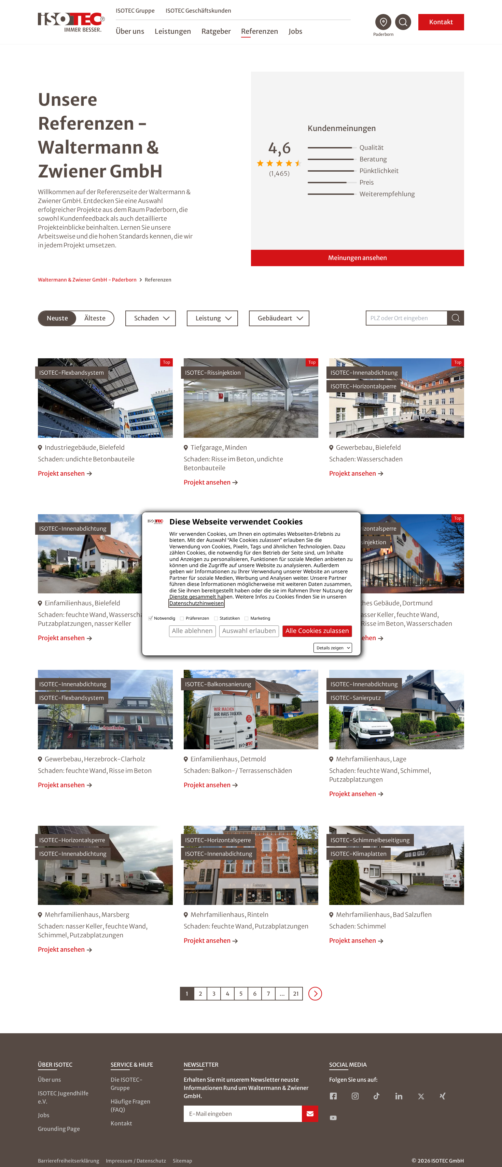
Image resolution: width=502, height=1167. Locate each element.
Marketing (260, 618)
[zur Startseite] (71, 22)
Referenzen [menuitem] (259, 31)
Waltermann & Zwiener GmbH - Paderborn (87, 280)
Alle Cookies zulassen (317, 630)
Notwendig (164, 618)
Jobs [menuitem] (296, 31)
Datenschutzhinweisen (196, 603)
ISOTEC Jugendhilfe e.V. (63, 1097)
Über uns (49, 1079)
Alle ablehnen (192, 630)
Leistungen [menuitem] (173, 31)
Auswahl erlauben (249, 630)
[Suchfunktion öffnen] (403, 22)
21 (296, 993)
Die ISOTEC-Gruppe (127, 1083)
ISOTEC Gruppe (135, 10)
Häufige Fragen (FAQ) (130, 1105)
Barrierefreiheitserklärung (68, 1161)
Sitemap (182, 1161)
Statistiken (230, 618)
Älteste (95, 318)
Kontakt (441, 22)
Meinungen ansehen (357, 258)
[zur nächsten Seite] (315, 993)
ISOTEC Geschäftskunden (198, 10)
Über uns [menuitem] (130, 31)
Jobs (44, 1115)
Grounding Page (59, 1128)
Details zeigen (330, 648)
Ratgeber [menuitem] (216, 31)
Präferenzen (197, 618)
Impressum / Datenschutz (136, 1161)
